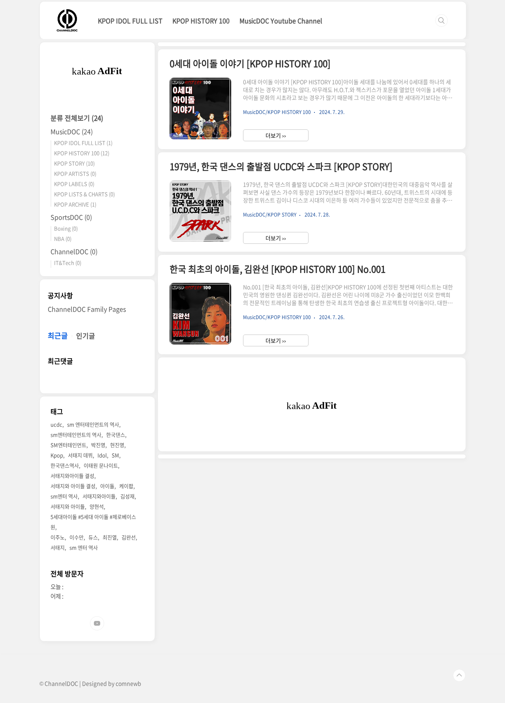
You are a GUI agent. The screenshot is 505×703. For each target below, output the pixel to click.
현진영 (117, 445)
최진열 (110, 537)
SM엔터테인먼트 (68, 445)
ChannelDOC (73, 251)
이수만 (76, 537)
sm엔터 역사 (64, 496)
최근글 (58, 335)
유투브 (97, 623)
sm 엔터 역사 (83, 547)
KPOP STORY (74, 163)
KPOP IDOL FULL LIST (130, 20)
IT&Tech (67, 262)
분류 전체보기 (76, 118)
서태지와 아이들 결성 (72, 486)
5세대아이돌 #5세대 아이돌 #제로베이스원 (93, 522)
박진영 (98, 445)
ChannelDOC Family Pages (87, 309)
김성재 (127, 496)
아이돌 (107, 486)
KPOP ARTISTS (75, 173)
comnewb (128, 683)
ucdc (56, 424)
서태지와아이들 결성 (72, 475)
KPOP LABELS (74, 183)
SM (115, 455)
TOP (459, 675)
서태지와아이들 (99, 496)
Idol (102, 455)
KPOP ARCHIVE (75, 204)
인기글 (85, 335)
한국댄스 (115, 434)
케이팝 (126, 486)
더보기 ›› (276, 135)
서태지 (57, 547)
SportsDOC (71, 217)
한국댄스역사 (64, 465)
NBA (62, 238)
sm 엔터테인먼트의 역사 (93, 424)
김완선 (129, 537)
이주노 (57, 537)
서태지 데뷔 (80, 455)
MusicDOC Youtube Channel (280, 20)
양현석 (97, 506)
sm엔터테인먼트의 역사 (75, 434)
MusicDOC (71, 131)
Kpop (56, 455)
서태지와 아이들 (67, 506)
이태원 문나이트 (101, 465)
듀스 (93, 537)
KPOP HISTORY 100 (201, 20)
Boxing (66, 228)
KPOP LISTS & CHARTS (84, 194)
